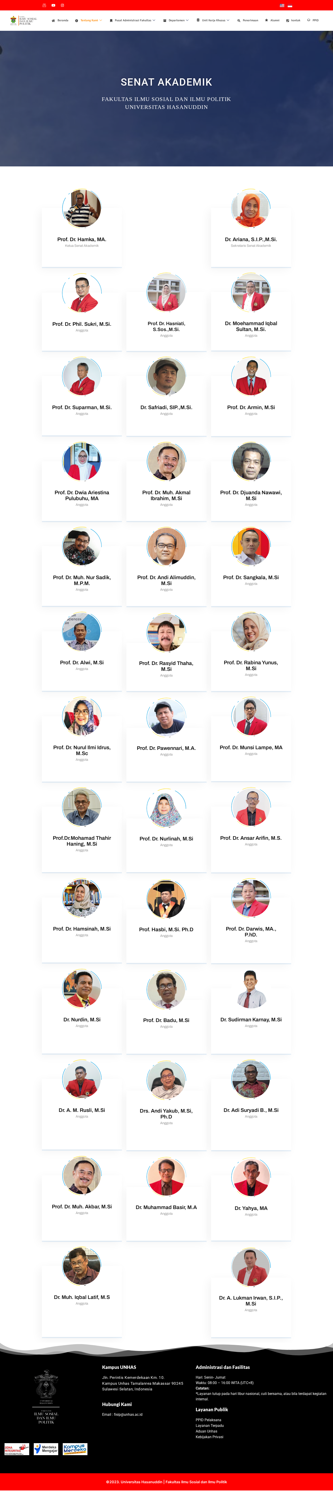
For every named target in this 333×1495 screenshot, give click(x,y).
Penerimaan (250, 20)
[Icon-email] (44, 5)
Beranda (63, 20)
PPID (316, 20)
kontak (295, 20)
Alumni (275, 20)
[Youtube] (53, 5)
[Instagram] (62, 5)
